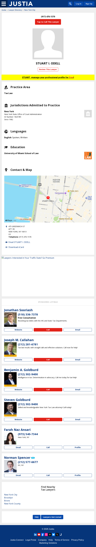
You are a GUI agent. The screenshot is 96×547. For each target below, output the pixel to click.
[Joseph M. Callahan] (10, 348)
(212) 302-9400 (28, 374)
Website (18, 330)
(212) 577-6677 (28, 462)
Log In (78, 4)
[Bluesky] (53, 534)
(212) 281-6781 (28, 344)
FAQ (36, 517)
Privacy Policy (77, 540)
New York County (12, 503)
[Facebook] (42, 534)
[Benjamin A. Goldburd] (10, 378)
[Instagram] (46, 534)
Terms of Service (62, 540)
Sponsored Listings (48, 302)
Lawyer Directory (15, 10)
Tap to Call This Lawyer (48, 22)
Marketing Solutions (48, 543)
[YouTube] (39, 534)
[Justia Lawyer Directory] (21, 3)
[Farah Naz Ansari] (10, 438)
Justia (4, 10)
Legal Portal (30, 540)
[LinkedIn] (35, 534)
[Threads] (49, 534)
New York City (29, 10)
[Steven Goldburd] (10, 408)
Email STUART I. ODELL (19, 242)
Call (48, 330)
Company (42, 540)
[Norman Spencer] (10, 466)
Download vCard (16, 247)
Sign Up (89, 4)
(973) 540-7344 (28, 434)
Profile (78, 447)
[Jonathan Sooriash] (10, 318)
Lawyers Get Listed (52, 517)
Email (77, 330)
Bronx (7, 500)
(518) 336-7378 (28, 314)
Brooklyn (8, 497)
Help (50, 540)
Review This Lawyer (48, 69)
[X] (57, 534)
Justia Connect (17, 540)
